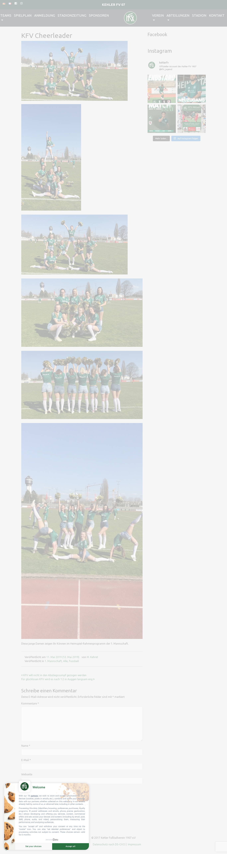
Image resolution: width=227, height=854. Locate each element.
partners (34, 796)
